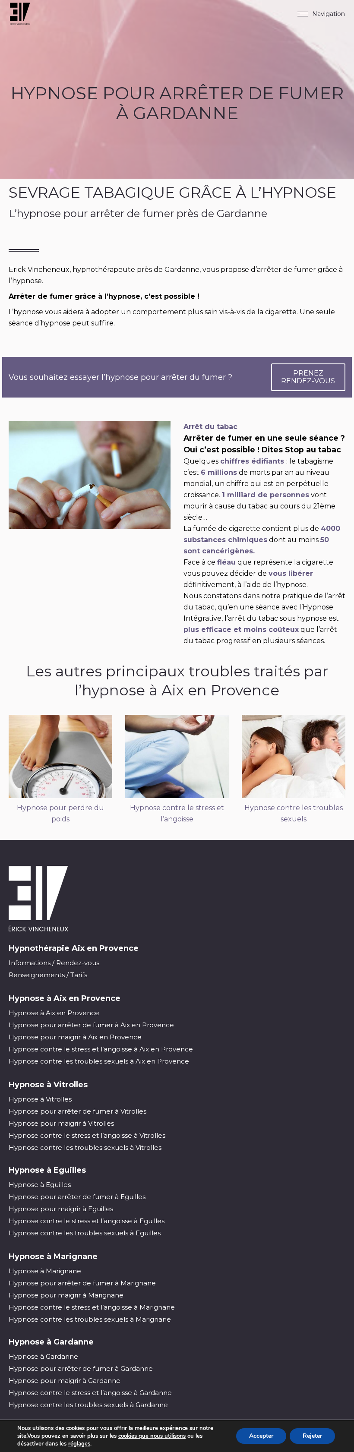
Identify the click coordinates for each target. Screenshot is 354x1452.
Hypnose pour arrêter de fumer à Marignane (82, 1283)
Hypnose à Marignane (45, 1271)
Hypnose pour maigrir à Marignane (66, 1295)
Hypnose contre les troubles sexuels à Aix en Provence (99, 1061)
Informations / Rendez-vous (54, 963)
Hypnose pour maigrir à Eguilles (61, 1209)
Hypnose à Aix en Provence (54, 1013)
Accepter (261, 1436)
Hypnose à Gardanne (43, 1356)
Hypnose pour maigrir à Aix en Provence (75, 1037)
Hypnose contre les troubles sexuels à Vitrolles (85, 1147)
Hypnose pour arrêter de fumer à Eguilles (77, 1197)
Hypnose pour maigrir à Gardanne (64, 1380)
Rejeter (312, 1436)
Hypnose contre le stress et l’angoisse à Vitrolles (87, 1135)
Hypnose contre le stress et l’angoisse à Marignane (92, 1307)
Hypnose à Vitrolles (40, 1099)
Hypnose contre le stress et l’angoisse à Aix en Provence (101, 1049)
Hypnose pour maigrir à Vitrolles (61, 1123)
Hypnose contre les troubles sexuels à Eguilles (85, 1233)
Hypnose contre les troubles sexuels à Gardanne (88, 1405)
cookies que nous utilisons (152, 1436)
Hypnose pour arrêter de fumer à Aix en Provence (91, 1025)
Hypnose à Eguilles (40, 1185)
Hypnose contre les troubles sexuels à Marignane (90, 1319)
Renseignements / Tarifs (48, 975)
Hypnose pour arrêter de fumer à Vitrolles (77, 1111)
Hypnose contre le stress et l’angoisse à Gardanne (90, 1393)
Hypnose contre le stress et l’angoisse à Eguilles (86, 1221)
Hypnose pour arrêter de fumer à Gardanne (81, 1368)
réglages (79, 1444)
